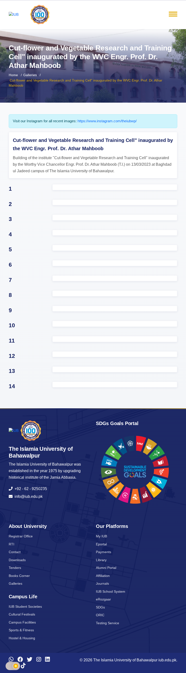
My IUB (101, 536)
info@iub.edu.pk (28, 496)
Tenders (15, 568)
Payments (103, 552)
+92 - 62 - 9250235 (30, 489)
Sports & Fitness (21, 630)
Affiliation (103, 576)
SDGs (100, 607)
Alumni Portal (106, 568)
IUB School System (110, 591)
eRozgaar (103, 599)
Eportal (101, 544)
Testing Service (107, 623)
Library (101, 560)
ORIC (100, 615)
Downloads (17, 560)
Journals (102, 583)
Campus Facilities (22, 622)
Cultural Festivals (22, 614)
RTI (11, 544)
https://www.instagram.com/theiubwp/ (107, 121)
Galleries (30, 75)
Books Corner (19, 576)
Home (13, 75)
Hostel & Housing (22, 638)
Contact (15, 552)
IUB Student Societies (25, 606)
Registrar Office (21, 536)
